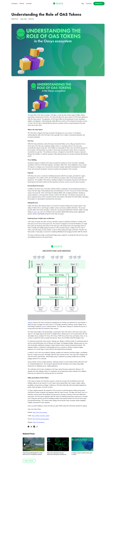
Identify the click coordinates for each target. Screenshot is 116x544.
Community (88, 3)
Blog (82, 3)
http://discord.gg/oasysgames (41, 419)
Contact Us (98, 3)
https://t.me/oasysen (38, 422)
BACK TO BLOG (29, 461)
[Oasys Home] (58, 3)
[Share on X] (31, 426)
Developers (14, 3)
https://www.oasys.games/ (40, 412)
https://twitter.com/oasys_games (40, 416)
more (32, 406)
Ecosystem (29, 3)
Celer (43, 326)
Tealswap (30, 322)
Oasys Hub (36, 212)
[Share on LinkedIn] (34, 426)
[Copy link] (37, 426)
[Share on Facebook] (28, 426)
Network (22, 3)
